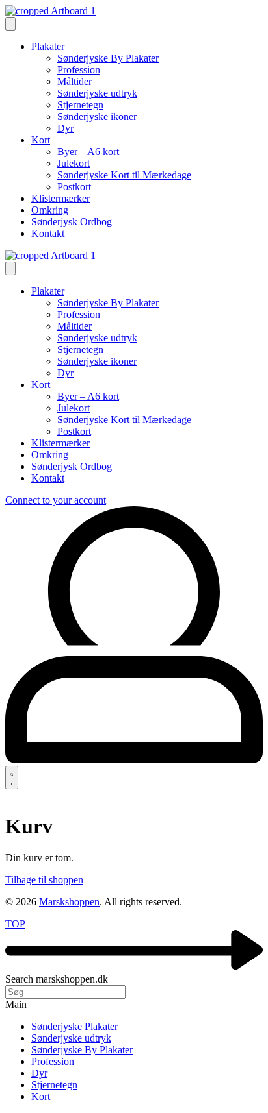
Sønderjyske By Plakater (82, 1049)
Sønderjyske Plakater (74, 1026)
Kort (40, 1096)
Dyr (39, 1073)
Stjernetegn (54, 1084)
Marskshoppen (69, 901)
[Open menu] (10, 24)
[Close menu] (10, 268)
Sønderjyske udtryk (71, 1038)
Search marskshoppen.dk (56, 979)
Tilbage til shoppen (44, 879)
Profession (52, 1061)
